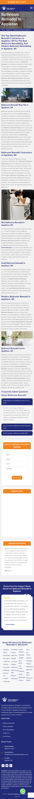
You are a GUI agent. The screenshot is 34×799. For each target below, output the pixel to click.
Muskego (21, 655)
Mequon (13, 675)
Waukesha (29, 661)
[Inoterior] (8, 8)
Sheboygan (22, 677)
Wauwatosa (29, 666)
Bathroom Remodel (8, 723)
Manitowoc (14, 667)
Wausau (28, 663)
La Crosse (14, 661)
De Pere (5, 664)
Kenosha (13, 658)
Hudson (13, 652)
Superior (28, 658)
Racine (21, 674)
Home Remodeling (8, 729)
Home (3, 30)
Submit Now (17, 477)
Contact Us (6, 733)
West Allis (29, 669)
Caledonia (6, 661)
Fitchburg (6, 670)
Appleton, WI (8, 760)
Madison (13, 664)
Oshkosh (21, 671)
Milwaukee (14, 678)
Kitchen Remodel (8, 726)
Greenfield (14, 649)
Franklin (5, 678)
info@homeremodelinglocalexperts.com (16, 754)
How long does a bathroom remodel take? (15, 433)
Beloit (5, 652)
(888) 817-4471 (18, 2)
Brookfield (6, 655)
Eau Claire (6, 667)
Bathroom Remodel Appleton (22, 30)
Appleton (9, 30)
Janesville (14, 655)
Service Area (6, 736)
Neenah (21, 658)
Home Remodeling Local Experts (16, 794)
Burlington (6, 658)
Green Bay (6, 681)
